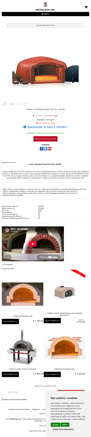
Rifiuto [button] (64, 425)
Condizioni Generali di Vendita (18, 409)
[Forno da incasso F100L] (64, 367)
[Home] (33, 115)
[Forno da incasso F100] (22, 314)
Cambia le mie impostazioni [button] (63, 429)
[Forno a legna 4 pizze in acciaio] (22, 367)
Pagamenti (36, 409)
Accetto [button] (55, 425)
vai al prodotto (10, 321)
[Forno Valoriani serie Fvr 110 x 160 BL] (4, 104)
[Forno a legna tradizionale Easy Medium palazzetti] (64, 311)
